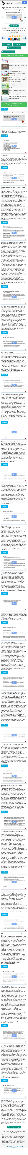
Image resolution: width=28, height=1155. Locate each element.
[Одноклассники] (11, 39)
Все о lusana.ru (8, 1146)
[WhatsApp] (19, 39)
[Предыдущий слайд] (2, 17)
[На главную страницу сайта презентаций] (7, 3)
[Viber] (17, 39)
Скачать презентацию (8, 52)
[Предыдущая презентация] (4, 38)
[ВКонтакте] (9, 39)
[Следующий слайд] (25, 17)
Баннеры (14, 1147)
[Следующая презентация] (24, 38)
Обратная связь (19, 1146)
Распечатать (14, 25)
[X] (15, 39)
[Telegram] (13, 39)
